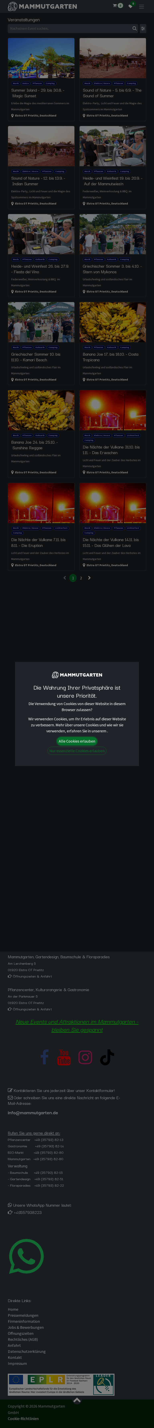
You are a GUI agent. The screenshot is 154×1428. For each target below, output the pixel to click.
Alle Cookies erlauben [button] (77, 741)
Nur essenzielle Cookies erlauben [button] (77, 750)
